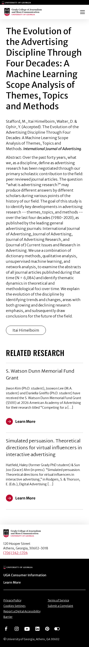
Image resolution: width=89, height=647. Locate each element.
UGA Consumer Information (24, 575)
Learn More (12, 582)
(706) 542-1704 (15, 553)
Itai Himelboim (26, 330)
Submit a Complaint (60, 606)
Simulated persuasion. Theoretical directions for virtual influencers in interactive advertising (44, 447)
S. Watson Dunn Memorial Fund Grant (40, 374)
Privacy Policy (12, 600)
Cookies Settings (14, 606)
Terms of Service (58, 600)
